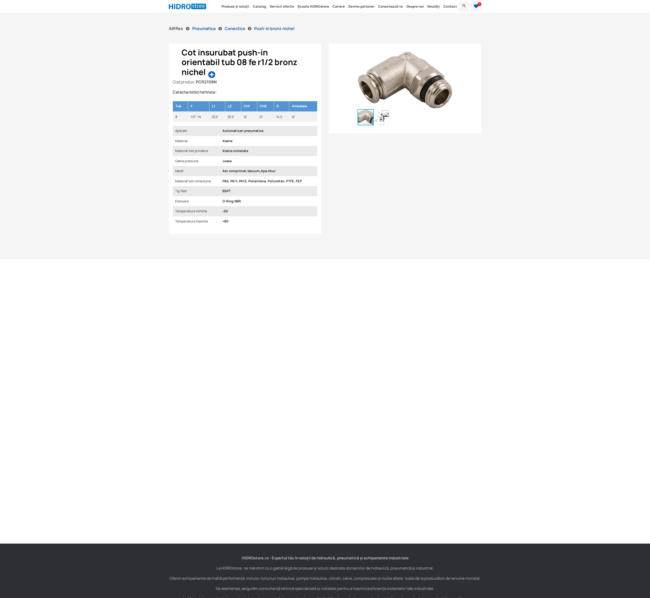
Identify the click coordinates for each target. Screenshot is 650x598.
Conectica (235, 28)
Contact (450, 6)
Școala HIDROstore (313, 6)
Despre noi (415, 6)
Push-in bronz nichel (274, 28)
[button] (476, 6)
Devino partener (361, 6)
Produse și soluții (235, 6)
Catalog (259, 6)
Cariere (339, 6)
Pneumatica (204, 28)
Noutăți (433, 6)
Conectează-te (390, 6)
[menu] (464, 6)
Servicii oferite (282, 6)
